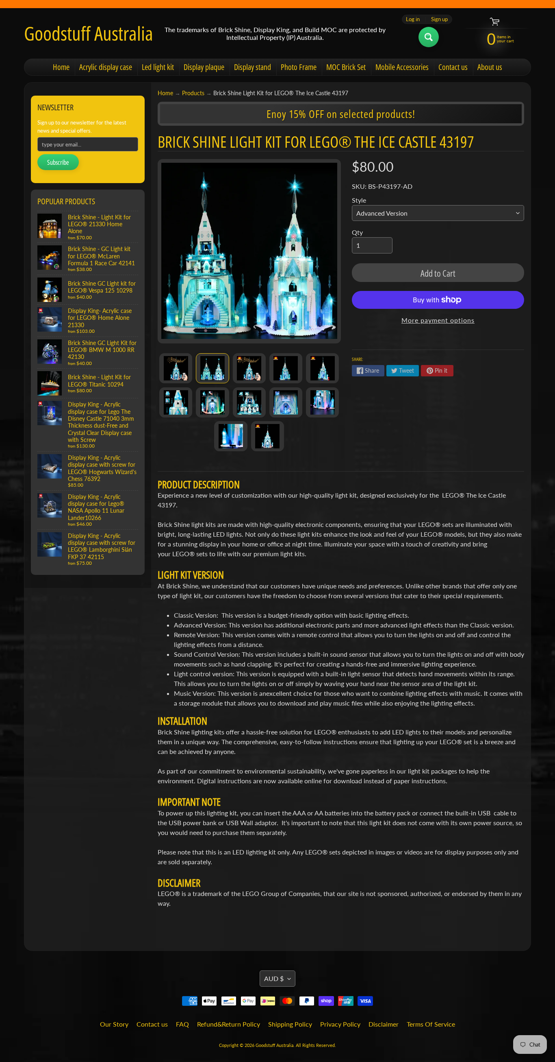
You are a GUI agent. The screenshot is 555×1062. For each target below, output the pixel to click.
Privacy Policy (340, 1024)
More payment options (438, 320)
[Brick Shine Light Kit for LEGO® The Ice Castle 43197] (175, 368)
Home (61, 66)
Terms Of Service (431, 1024)
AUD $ (274, 978)
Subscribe (58, 162)
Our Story (114, 1024)
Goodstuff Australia (88, 33)
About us (489, 66)
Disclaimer (384, 1024)
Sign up (439, 19)
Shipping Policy (290, 1024)
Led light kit (158, 66)
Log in (413, 19)
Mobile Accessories (402, 66)
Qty (357, 232)
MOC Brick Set (346, 66)
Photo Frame (299, 66)
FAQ (182, 1024)
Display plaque (204, 66)
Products (193, 93)
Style (359, 200)
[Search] (428, 37)
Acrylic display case (105, 66)
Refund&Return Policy (228, 1024)
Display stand (252, 66)
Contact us (453, 66)
